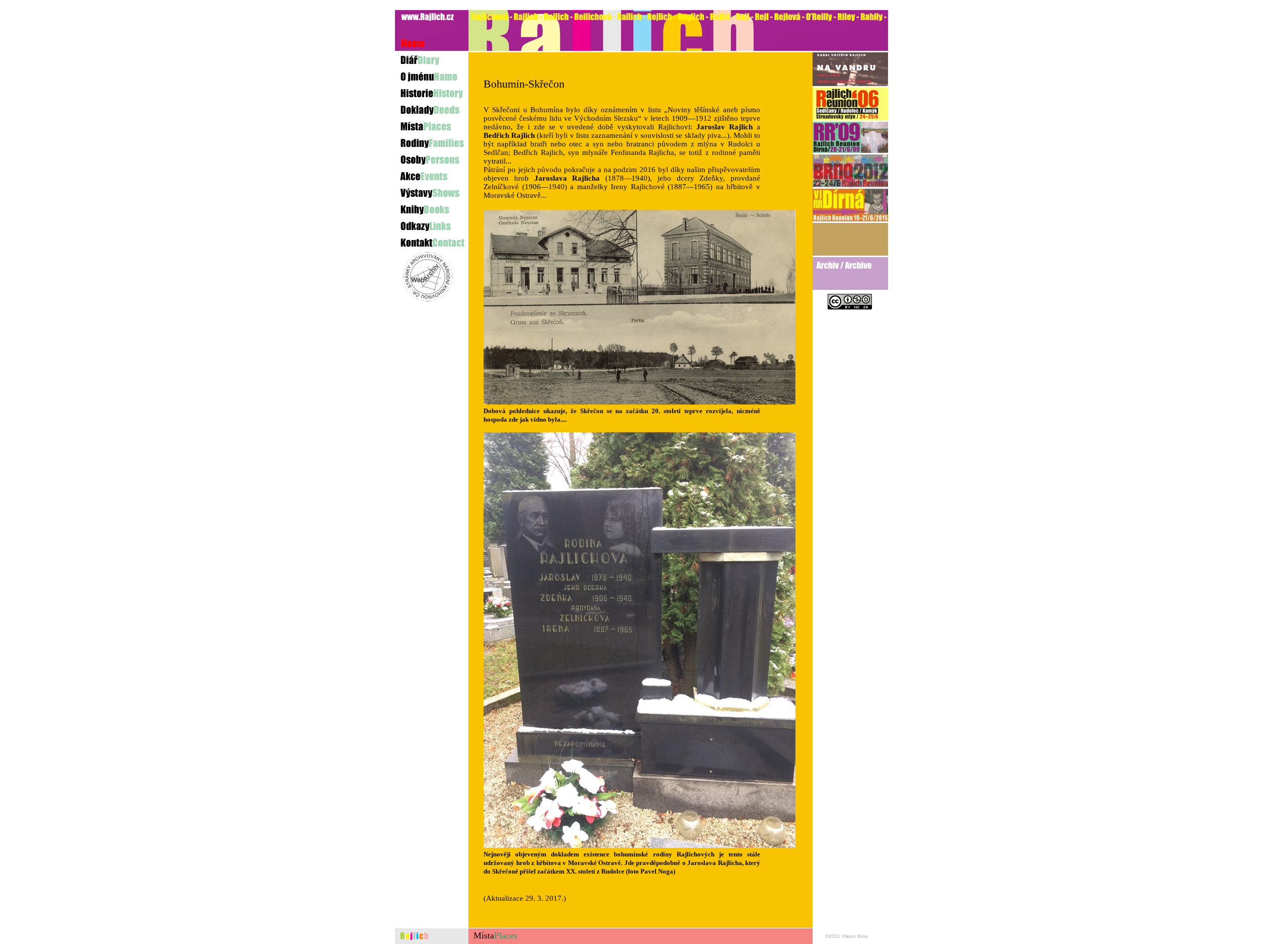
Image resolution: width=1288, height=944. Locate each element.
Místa (495, 935)
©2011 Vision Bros (846, 936)
